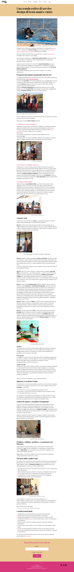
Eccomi (45, 1)
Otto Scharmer (50, 54)
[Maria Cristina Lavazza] (10, 2)
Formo (25, 1)
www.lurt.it (28, 536)
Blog (49, 1)
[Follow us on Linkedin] (66, 565)
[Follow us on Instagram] (63, 565)
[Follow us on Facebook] (61, 565)
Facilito (29, 1)
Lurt (31, 518)
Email (37, 546)
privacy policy (39, 552)
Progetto (35, 1)
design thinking (34, 79)
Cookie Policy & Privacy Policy (41, 568)
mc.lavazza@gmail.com (37, 566)
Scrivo (40, 1)
